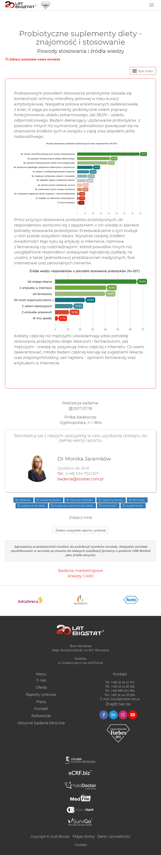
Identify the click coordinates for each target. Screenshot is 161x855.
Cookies (80, 845)
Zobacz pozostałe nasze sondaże (34, 59)
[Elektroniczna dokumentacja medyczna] (80, 798)
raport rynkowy (112, 500)
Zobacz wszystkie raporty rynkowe (80, 530)
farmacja (138, 500)
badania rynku (50, 500)
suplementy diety (33, 505)
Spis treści (145, 71)
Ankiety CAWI (80, 576)
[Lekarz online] (80, 785)
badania (25, 500)
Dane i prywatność (113, 836)
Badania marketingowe (80, 570)
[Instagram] (123, 714)
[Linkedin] (113, 714)
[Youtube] (132, 714)
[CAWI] (80, 822)
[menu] (151, 5)
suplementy (134, 505)
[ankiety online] (80, 810)
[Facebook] (103, 714)
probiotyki (109, 505)
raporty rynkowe (81, 500)
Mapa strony (84, 836)
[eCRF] (80, 773)
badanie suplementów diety (73, 505)
